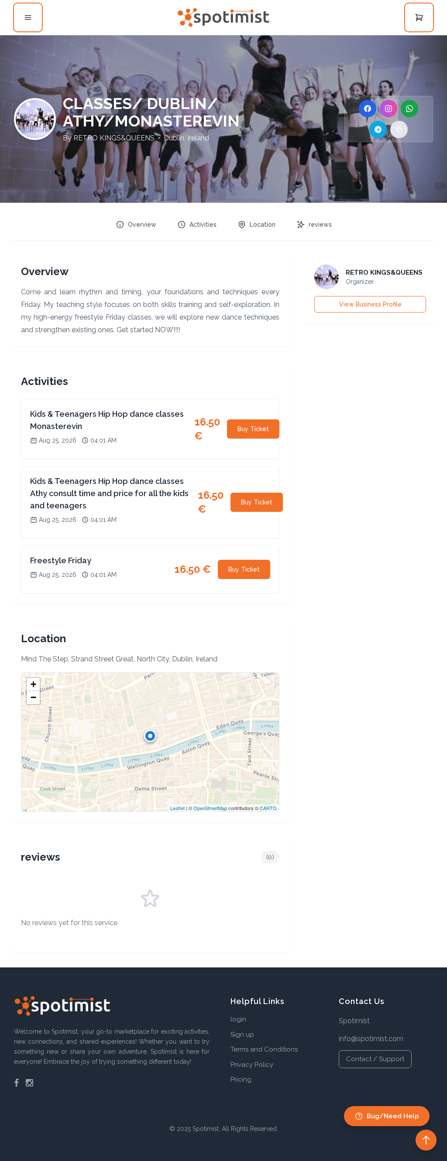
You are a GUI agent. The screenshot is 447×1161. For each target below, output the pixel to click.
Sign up (242, 1034)
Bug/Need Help (393, 1116)
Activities (203, 224)
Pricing (240, 1079)
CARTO (268, 807)
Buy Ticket (253, 429)
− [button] (33, 697)
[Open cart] (419, 17)
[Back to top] (426, 1140)
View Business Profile (370, 304)
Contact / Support (375, 1059)
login (238, 1019)
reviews (320, 224)
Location (262, 224)
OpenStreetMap (210, 807)
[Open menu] (28, 17)
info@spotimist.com (371, 1039)
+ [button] (33, 684)
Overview (142, 224)
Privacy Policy (251, 1065)
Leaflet (177, 807)
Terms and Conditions (264, 1049)
